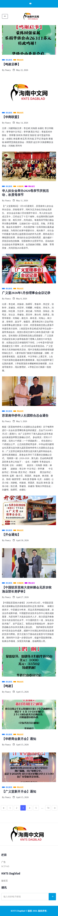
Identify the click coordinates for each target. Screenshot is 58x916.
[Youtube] (29, 3)
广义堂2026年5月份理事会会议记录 (26, 293)
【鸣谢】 (8, 686)
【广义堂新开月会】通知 (19, 791)
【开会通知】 (11, 534)
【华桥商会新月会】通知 (19, 739)
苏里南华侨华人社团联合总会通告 (25, 415)
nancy (8, 70)
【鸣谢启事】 (11, 64)
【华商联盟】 (11, 117)
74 (48, 808)
